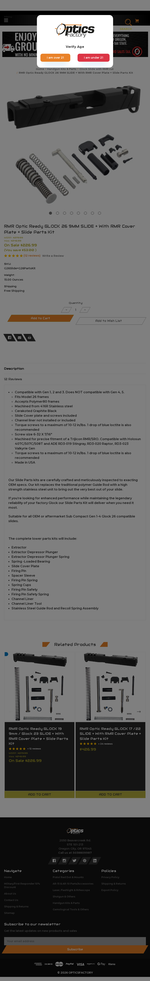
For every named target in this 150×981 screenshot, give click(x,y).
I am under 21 (93, 57)
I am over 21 (55, 57)
